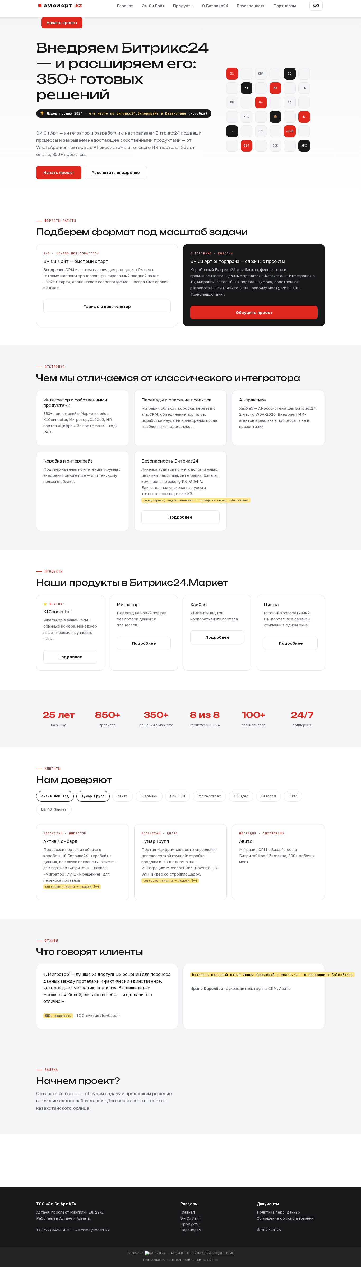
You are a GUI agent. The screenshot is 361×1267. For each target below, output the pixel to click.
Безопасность (251, 5)
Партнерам (285, 5)
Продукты (183, 5)
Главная (125, 5)
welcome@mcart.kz (92, 1230)
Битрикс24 (205, 1259)
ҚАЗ (316, 5)
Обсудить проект (254, 312)
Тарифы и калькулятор (107, 306)
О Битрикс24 (215, 5)
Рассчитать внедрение (116, 172)
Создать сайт (223, 1253)
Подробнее (180, 517)
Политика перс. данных (278, 1212)
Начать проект (62, 22)
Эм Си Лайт (153, 5)
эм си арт (63, 5)
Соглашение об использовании (285, 1218)
